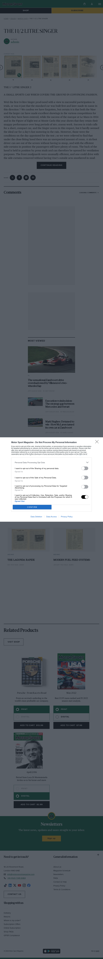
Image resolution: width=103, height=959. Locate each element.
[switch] (84, 468)
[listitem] (51, 462)
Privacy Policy (67, 517)
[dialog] (51, 479)
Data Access (51, 517)
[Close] (97, 442)
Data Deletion (36, 517)
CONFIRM (32, 507)
